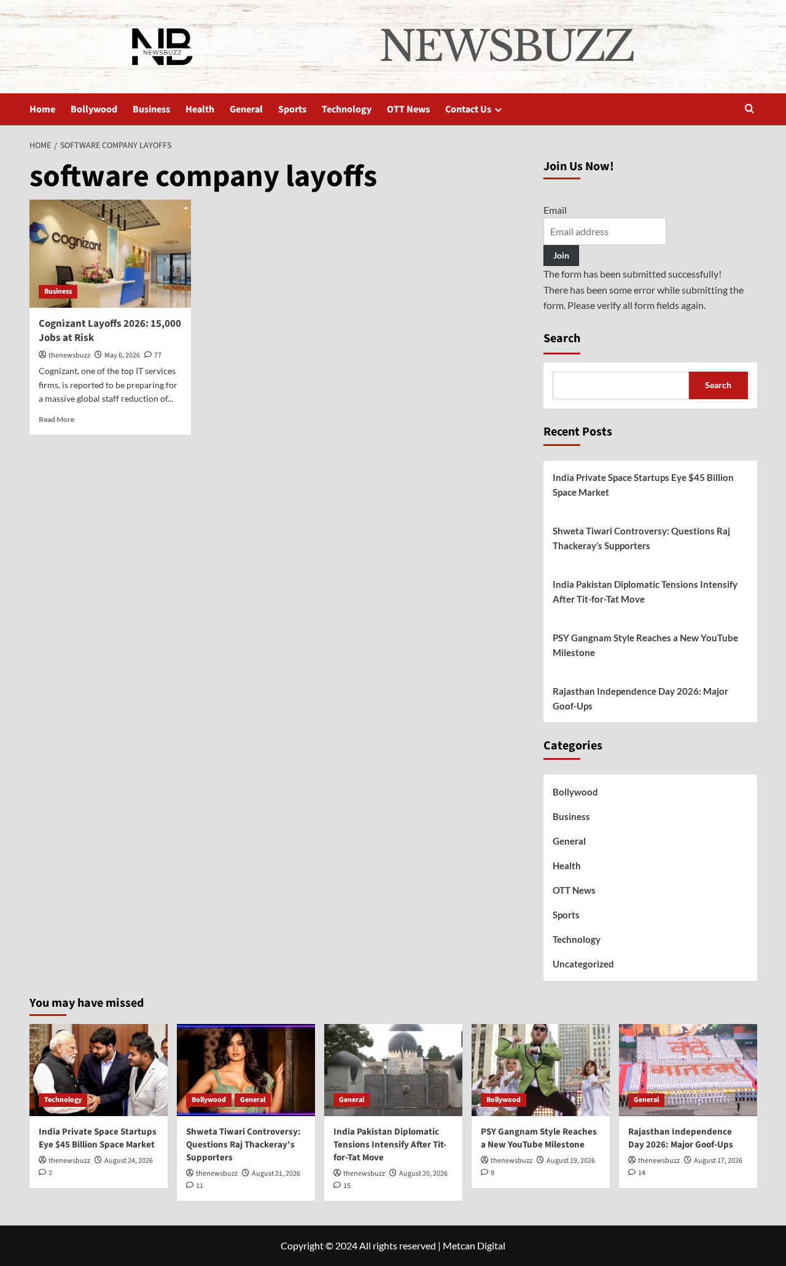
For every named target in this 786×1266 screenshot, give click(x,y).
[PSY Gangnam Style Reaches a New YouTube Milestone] (541, 1070)
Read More (56, 419)
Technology (347, 109)
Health (199, 109)
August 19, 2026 (571, 1160)
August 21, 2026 (276, 1173)
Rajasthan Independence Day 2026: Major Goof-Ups (640, 698)
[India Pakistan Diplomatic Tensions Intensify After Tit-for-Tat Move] (393, 1070)
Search (561, 338)
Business (151, 109)
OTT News (408, 109)
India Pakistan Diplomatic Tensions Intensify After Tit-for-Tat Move (645, 591)
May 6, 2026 (122, 355)
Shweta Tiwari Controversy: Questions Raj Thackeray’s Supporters (641, 538)
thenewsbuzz (69, 355)
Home (42, 109)
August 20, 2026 (423, 1173)
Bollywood (94, 109)
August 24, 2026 (128, 1160)
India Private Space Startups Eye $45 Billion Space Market (643, 485)
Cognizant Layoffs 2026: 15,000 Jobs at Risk (110, 331)
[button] (749, 109)
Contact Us (468, 109)
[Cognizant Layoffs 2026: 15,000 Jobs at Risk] (110, 254)
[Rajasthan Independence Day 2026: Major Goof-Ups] (688, 1070)
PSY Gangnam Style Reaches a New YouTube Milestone (645, 645)
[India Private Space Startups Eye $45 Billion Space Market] (98, 1070)
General (246, 109)
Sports (292, 109)
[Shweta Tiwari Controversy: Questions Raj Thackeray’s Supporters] (246, 1070)
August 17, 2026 (718, 1160)
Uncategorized (583, 963)
